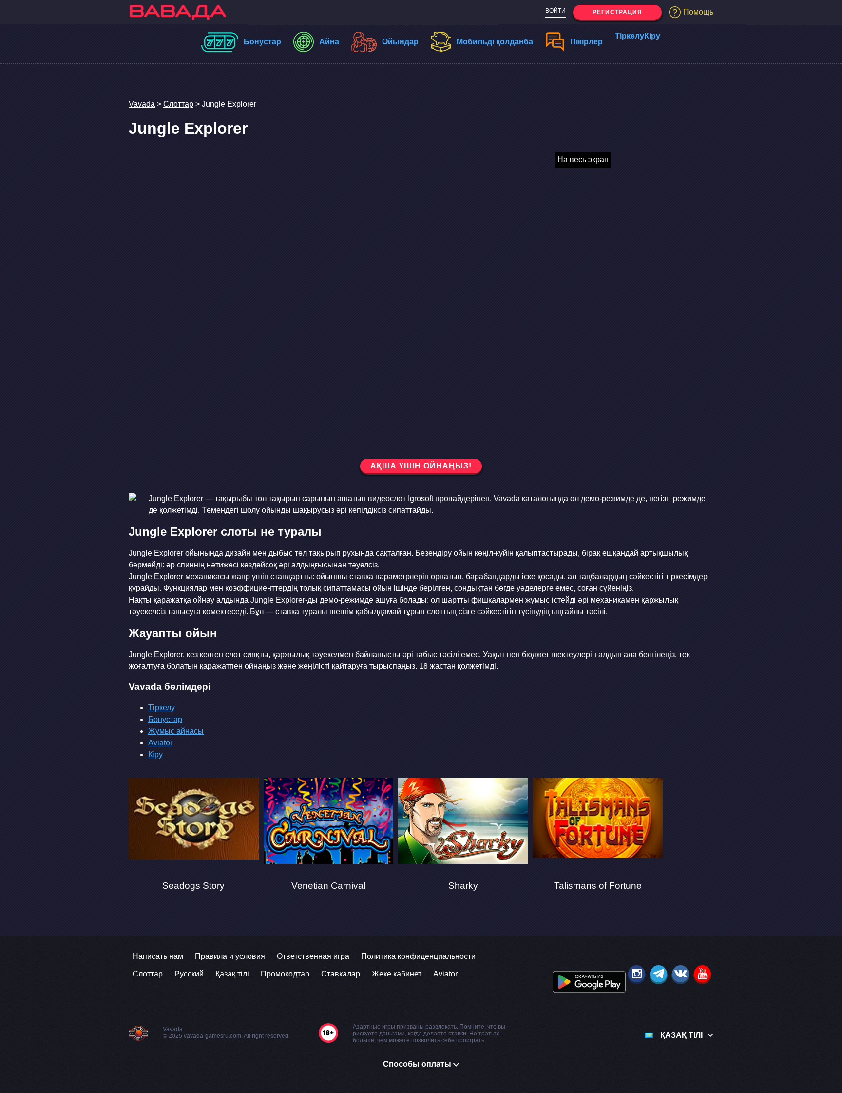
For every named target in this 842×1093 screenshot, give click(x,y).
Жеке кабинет (396, 974)
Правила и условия (230, 956)
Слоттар (178, 104)
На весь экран (583, 160)
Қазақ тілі (232, 974)
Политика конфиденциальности (418, 956)
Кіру (649, 36)
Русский (189, 974)
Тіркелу (625, 36)
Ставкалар (340, 974)
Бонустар (165, 719)
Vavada (142, 104)
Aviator (160, 743)
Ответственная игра (313, 956)
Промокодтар (285, 974)
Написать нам (158, 956)
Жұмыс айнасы (176, 731)
